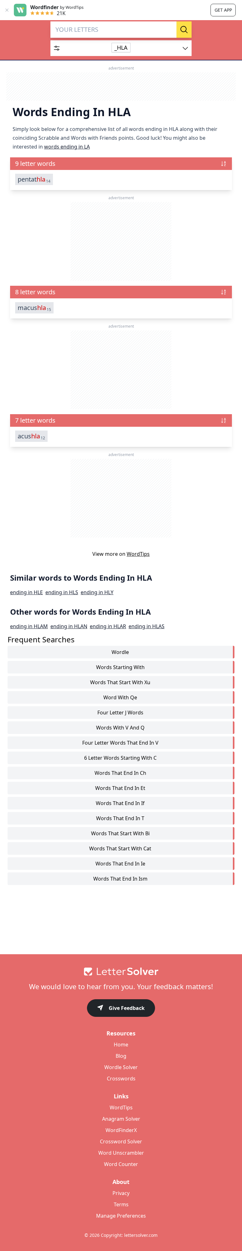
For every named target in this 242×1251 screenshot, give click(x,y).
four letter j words (120, 712)
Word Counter (121, 1164)
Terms (121, 1204)
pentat (34, 179)
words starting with (120, 667)
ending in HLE (26, 592)
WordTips (138, 553)
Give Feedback (127, 1008)
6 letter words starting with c (120, 757)
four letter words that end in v (120, 742)
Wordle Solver (121, 1067)
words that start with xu (120, 682)
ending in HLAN (68, 626)
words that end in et (120, 788)
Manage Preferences (121, 1215)
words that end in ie (120, 863)
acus (31, 436)
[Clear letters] (169, 29)
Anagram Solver (121, 1118)
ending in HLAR (108, 626)
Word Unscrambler (121, 1152)
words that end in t (120, 818)
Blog (121, 1055)
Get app (223, 10)
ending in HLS (61, 592)
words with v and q (120, 727)
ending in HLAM (29, 626)
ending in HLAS (146, 626)
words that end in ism (120, 878)
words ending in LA (67, 146)
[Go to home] (121, 971)
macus (34, 307)
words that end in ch (120, 772)
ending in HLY (97, 592)
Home (121, 1044)
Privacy (121, 1193)
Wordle (120, 652)
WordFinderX (121, 1130)
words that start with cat (120, 848)
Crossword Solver (121, 1141)
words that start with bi (120, 833)
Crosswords (121, 1078)
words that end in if (120, 803)
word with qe (120, 697)
